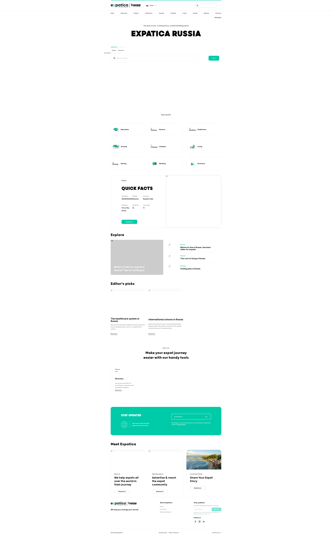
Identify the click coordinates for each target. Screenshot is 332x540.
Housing (161, 13)
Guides (114, 50)
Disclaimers (218, 17)
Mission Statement (165, 512)
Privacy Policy (181, 424)
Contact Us (163, 509)
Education (124, 13)
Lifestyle (173, 13)
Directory (218, 13)
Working (206, 13)
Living (184, 13)
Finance (136, 13)
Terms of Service (174, 532)
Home (112, 13)
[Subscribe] (208, 417)
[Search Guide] (114, 58)
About (162, 506)
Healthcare (148, 13)
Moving (195, 13)
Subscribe (216, 509)
